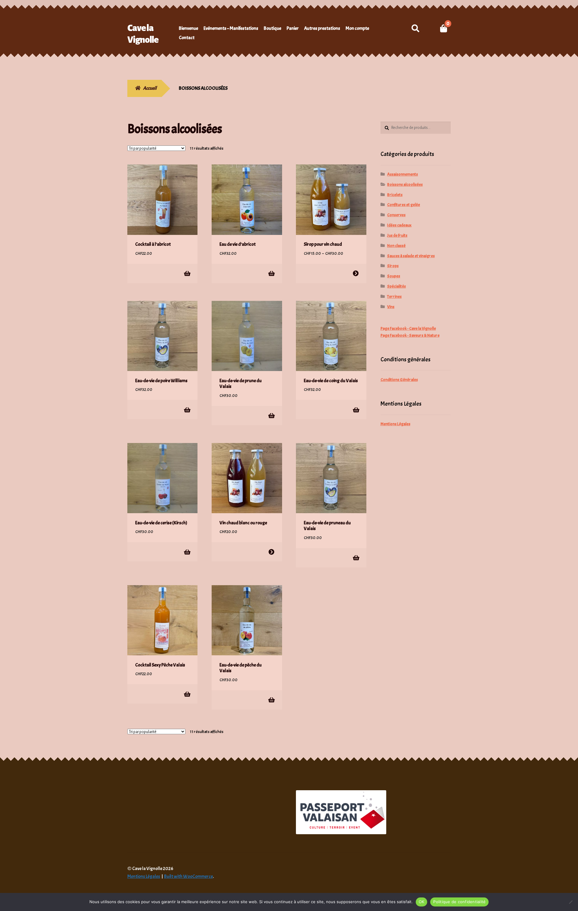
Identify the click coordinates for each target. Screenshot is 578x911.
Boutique (272, 28)
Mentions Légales (395, 423)
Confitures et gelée (403, 204)
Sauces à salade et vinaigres (411, 255)
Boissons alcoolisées (405, 184)
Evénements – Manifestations (231, 28)
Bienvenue (188, 28)
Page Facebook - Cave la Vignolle (408, 328)
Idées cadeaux (399, 225)
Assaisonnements (402, 174)
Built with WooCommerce (188, 876)
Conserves (396, 214)
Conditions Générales (399, 379)
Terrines (394, 296)
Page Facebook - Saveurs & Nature (410, 335)
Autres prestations (322, 28)
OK (421, 901)
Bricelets (394, 194)
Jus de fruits (397, 235)
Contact (186, 38)
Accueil (150, 88)
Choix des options (356, 273)
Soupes (393, 276)
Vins (390, 306)
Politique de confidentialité (459, 901)
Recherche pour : (415, 28)
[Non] (570, 902)
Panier (293, 28)
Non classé (396, 245)
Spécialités (396, 286)
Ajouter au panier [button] (187, 273)
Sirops (393, 265)
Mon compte (357, 28)
